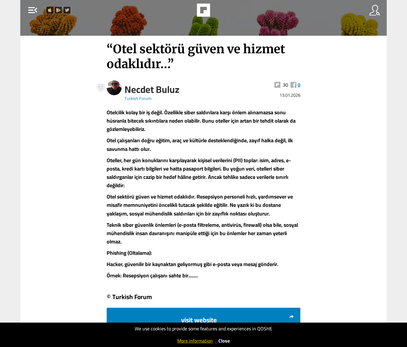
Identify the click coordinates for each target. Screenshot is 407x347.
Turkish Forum (138, 98)
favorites (187, 11)
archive (218, 11)
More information (195, 340)
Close (224, 340)
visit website (199, 320)
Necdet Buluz (152, 89)
